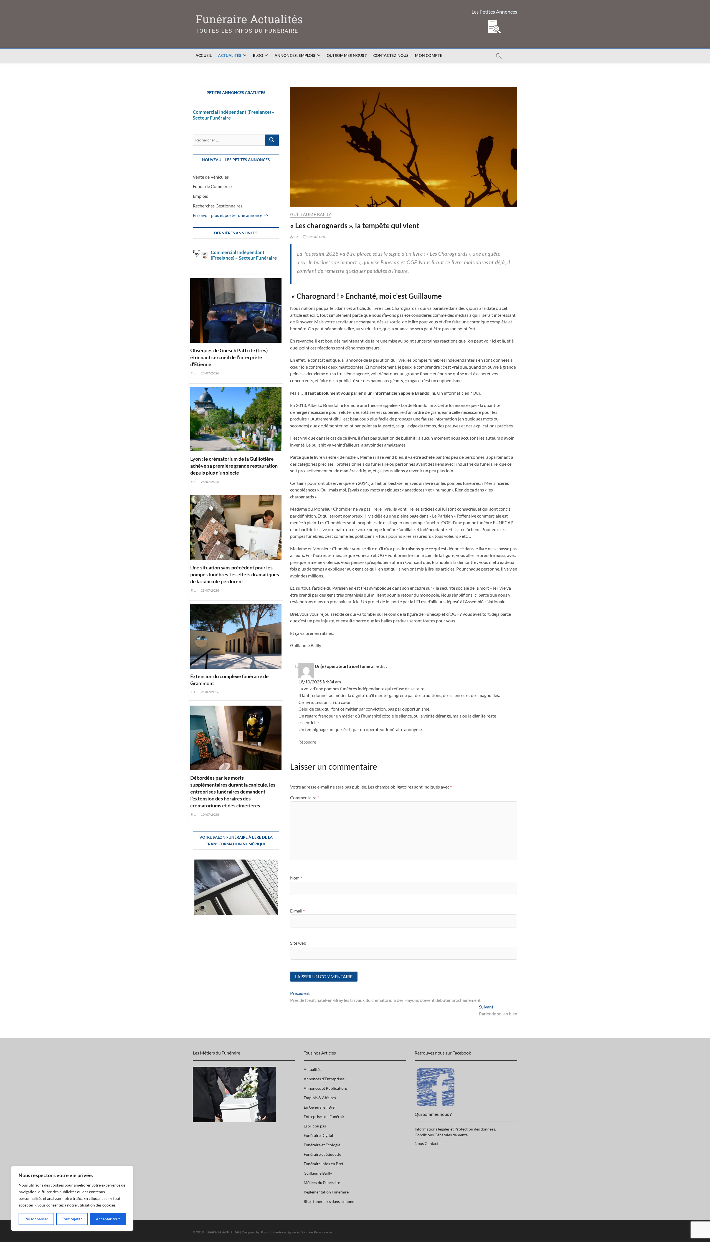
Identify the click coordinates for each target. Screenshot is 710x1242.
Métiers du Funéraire (322, 1182)
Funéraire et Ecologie (322, 1144)
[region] (72, 1198)
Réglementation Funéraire (326, 1192)
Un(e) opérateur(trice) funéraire (347, 666)
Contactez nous (391, 55)
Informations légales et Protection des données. (455, 1129)
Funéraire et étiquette (322, 1154)
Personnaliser (36, 1218)
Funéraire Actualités (249, 19)
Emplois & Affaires (320, 1097)
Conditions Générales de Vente (441, 1134)
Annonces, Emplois (295, 55)
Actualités (229, 55)
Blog (258, 55)
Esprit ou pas (315, 1126)
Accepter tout (108, 1218)
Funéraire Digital (318, 1135)
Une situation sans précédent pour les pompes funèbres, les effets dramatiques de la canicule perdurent (234, 574)
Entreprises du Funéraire (325, 1116)
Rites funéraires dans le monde (330, 1201)
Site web (298, 943)
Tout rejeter (72, 1218)
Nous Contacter (428, 1143)
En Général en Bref (320, 1107)
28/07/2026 (209, 373)
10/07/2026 (209, 814)
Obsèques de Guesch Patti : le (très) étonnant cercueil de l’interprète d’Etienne (229, 357)
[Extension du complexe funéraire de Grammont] (236, 635)
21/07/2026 (209, 692)
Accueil (204, 55)
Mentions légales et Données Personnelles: (302, 1232)
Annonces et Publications (326, 1088)
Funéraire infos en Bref (323, 1163)
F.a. (296, 237)
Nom (296, 877)
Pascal (265, 1232)
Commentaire (304, 797)
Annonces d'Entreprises (324, 1078)
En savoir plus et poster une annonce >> (230, 215)
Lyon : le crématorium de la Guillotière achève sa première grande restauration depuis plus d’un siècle (234, 466)
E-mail (297, 910)
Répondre (307, 741)
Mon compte (428, 55)
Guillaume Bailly (310, 214)
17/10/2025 (315, 237)
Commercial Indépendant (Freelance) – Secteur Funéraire (234, 115)
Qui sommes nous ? (347, 55)
